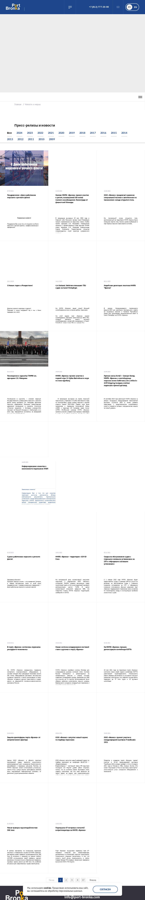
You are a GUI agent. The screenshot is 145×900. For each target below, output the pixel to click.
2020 (61, 132)
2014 (124, 132)
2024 (19, 132)
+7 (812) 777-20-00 (99, 6)
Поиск (79, 7)
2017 (93, 132)
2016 (103, 132)
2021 (51, 132)
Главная (17, 104)
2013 (10, 139)
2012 (20, 139)
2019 (72, 132)
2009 (52, 139)
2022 (40, 132)
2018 (82, 132)
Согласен (105, 889)
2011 (31, 139)
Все (9, 132)
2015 (114, 132)
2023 (30, 132)
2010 (41, 139)
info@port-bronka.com (82, 897)
